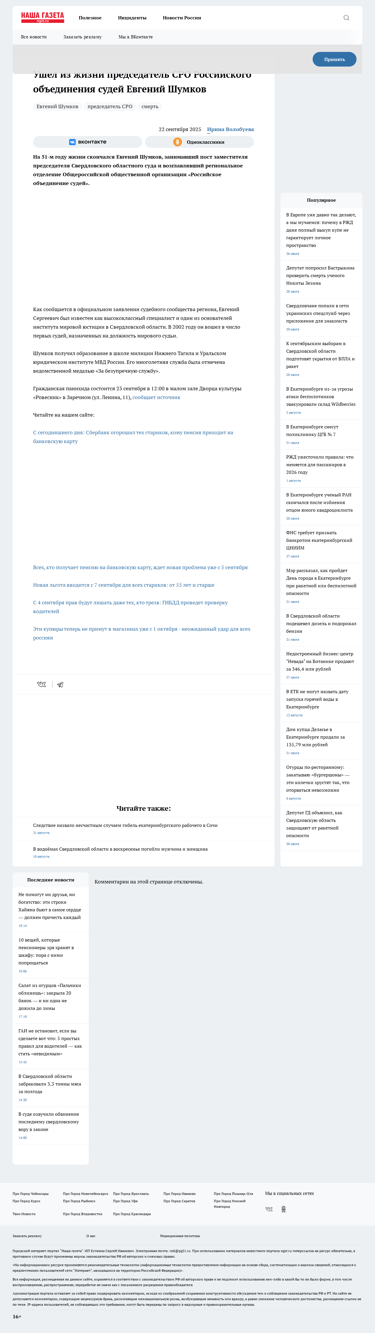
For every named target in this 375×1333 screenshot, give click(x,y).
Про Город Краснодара (132, 1214)
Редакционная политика (180, 1236)
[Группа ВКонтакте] (87, 142)
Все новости (34, 37)
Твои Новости (24, 1214)
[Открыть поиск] (346, 17)
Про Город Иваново (179, 1193)
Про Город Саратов (179, 1201)
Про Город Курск (26, 1201)
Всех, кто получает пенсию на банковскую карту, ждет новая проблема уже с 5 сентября (140, 567)
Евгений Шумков (58, 106)
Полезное (90, 18)
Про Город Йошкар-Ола (233, 1193)
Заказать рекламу (83, 37)
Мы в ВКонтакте (136, 37)
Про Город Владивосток (82, 1214)
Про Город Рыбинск (79, 1201)
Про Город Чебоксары (31, 1193)
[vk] (42, 684)
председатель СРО (110, 106)
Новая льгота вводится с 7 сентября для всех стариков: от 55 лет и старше (123, 584)
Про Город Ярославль (131, 1193)
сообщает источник (157, 397)
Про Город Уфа (125, 1201)
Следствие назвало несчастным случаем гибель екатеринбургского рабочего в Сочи (125, 828)
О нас (91, 1236)
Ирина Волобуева (230, 129)
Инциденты (132, 18)
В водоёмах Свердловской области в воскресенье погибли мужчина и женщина (120, 852)
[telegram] (62, 684)
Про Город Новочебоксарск (85, 1193)
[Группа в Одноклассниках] (199, 142)
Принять (334, 59)
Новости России (182, 18)
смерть (150, 106)
